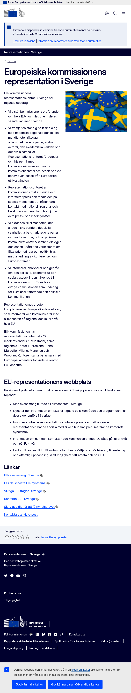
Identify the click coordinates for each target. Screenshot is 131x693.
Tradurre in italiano (24, 41)
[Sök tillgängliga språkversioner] (41, 475)
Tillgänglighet (12, 600)
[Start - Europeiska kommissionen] (14, 12)
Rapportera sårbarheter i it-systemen (26, 641)
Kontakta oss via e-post (21, 514)
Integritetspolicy (14, 648)
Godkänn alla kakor (29, 684)
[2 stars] (9, 536)
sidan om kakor (80, 669)
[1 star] (7, 536)
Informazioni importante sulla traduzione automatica (69, 41)
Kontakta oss (77, 634)
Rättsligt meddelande (42, 648)
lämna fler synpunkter (54, 537)
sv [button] (107, 13)
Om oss (12, 61)
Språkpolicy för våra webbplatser (75, 641)
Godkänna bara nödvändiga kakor (75, 684)
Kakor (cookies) (111, 641)
